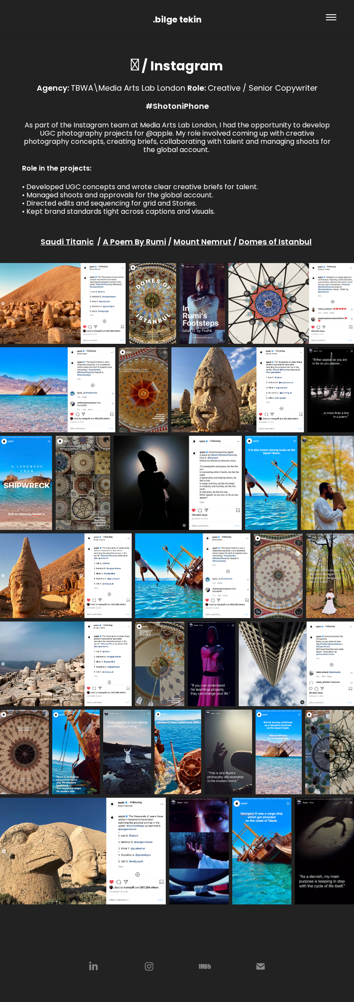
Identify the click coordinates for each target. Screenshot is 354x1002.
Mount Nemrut (202, 242)
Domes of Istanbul (275, 242)
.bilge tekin (177, 20)
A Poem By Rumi (134, 242)
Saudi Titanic (67, 242)
